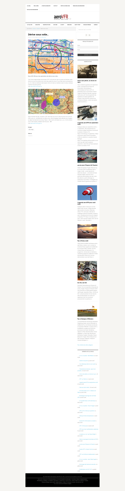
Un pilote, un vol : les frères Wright (87, 434)
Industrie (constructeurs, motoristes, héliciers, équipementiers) (74, 479)
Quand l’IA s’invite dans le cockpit (87, 420)
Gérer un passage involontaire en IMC (88, 439)
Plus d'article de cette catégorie (85, 345)
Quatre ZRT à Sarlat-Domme (86, 449)
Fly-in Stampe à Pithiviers (85, 319)
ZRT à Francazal (83, 425)
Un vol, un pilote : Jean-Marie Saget (87, 459)
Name (78, 45)
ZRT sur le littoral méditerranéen (87, 454)
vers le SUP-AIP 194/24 (36, 86)
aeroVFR (62, 17)
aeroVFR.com (59, 476)
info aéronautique (52, 479)
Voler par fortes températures (86, 415)
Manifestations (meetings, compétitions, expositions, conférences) (51, 480)
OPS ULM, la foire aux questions (87, 410)
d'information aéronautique (50, 476)
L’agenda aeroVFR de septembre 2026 (88, 382)
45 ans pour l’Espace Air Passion (87, 165)
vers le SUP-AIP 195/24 (36, 123)
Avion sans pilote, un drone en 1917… (87, 374)
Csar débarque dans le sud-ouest (87, 364)
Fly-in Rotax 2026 (82, 241)
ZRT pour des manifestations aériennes (88, 429)
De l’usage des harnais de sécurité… (87, 464)
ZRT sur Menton (83, 379)
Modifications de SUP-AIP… (85, 469)
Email (78, 49)
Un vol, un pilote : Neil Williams (86, 355)
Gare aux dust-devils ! (84, 387)
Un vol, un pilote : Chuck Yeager (86, 405)
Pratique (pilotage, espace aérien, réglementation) (52, 482)
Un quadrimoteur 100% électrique (87, 400)
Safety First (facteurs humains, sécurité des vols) (73, 482)
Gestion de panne (83, 360)
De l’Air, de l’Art (82, 283)
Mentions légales (67, 483)
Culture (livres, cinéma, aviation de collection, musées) (76, 480)
